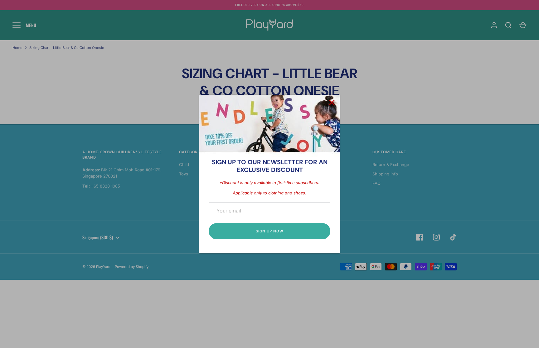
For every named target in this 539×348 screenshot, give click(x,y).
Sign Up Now (269, 231)
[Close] (332, 102)
